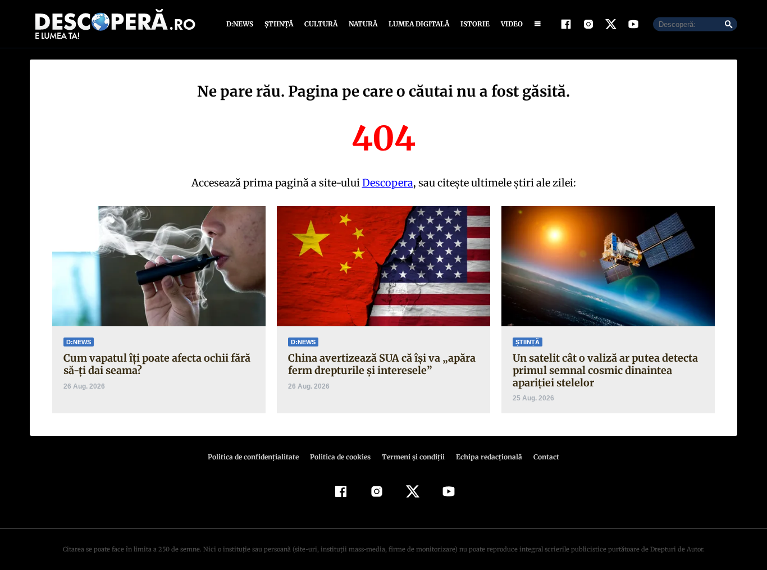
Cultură (320, 24)
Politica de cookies (340, 457)
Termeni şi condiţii (413, 457)
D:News (239, 24)
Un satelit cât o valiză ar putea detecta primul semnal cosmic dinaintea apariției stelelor (605, 370)
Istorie (475, 24)
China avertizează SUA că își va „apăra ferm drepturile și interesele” (382, 364)
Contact (546, 457)
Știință (278, 24)
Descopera (387, 182)
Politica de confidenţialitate (253, 457)
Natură (363, 24)
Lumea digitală (419, 24)
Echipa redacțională (489, 457)
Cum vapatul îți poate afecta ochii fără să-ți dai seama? (156, 364)
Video (512, 24)
